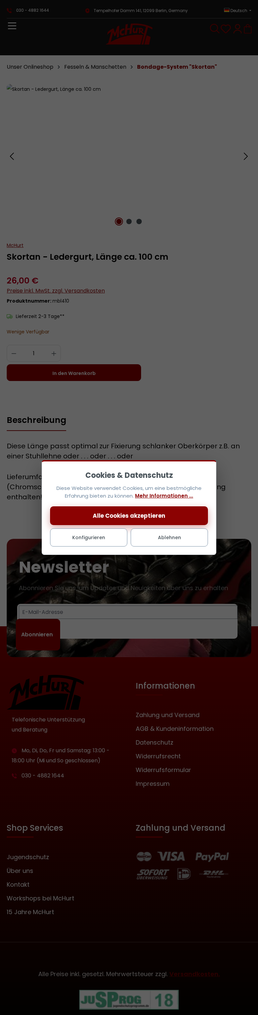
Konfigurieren (88, 537)
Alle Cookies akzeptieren (129, 516)
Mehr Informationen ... (164, 495)
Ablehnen (169, 537)
